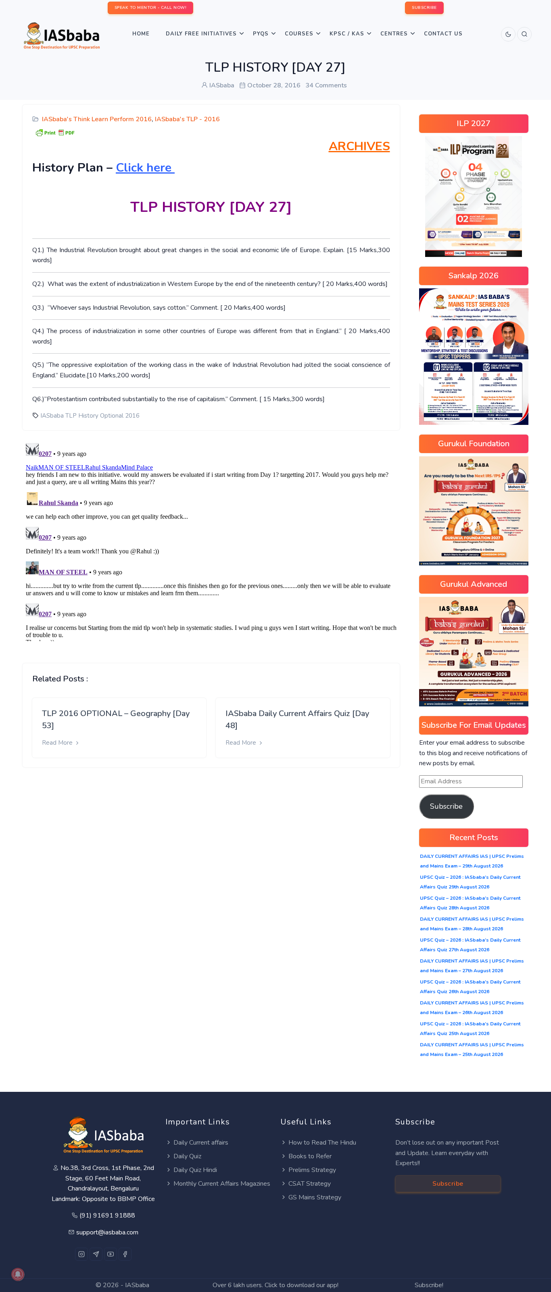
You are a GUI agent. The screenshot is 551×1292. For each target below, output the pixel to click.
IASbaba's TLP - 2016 (187, 119)
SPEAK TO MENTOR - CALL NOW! (151, 7)
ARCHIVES (359, 146)
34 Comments (326, 85)
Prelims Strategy (312, 1170)
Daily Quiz (187, 1156)
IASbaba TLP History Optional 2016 (90, 416)
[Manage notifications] (17, 1274)
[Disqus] (211, 540)
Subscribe (446, 806)
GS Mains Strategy (314, 1197)
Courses (299, 33)
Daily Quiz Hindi (195, 1170)
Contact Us (443, 33)
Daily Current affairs (200, 1142)
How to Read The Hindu (322, 1142)
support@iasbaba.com (107, 1232)
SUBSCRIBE (424, 7)
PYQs (261, 33)
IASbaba (137, 1285)
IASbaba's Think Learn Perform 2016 (97, 119)
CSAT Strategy (309, 1183)
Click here (145, 167)
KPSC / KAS (347, 33)
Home (141, 33)
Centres (394, 33)
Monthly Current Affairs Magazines (221, 1183)
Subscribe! (429, 1285)
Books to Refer (310, 1156)
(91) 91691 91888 (107, 1215)
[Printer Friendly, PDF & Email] (54, 132)
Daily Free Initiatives (201, 33)
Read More (58, 743)
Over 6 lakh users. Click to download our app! (275, 1285)
